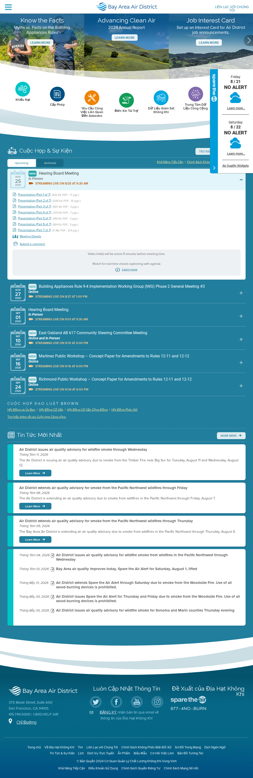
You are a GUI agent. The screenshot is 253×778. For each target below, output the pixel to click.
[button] (4, 40)
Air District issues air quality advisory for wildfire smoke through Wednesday (83, 449)
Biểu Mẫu (140, 753)
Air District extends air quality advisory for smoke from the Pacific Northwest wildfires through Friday (103, 488)
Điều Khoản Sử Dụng (103, 768)
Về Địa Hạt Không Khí (59, 747)
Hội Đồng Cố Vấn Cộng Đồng (87, 410)
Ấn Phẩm (124, 753)
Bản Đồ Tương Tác (190, 753)
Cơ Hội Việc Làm (162, 753)
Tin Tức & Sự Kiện (62, 753)
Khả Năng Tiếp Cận (170, 162)
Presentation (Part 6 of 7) (34, 224)
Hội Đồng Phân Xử (124, 410)
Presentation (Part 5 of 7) (34, 218)
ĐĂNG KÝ (108, 712)
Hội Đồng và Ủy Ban (21, 410)
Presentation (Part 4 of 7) (34, 212)
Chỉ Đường (27, 722)
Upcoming (21, 163)
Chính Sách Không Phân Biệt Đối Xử (146, 747)
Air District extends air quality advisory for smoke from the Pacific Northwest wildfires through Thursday (106, 521)
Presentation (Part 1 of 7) (34, 194)
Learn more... (236, 108)
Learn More (40, 42)
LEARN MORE (209, 42)
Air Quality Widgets (235, 165)
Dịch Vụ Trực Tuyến (100, 753)
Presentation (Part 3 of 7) (34, 206)
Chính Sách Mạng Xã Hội (181, 768)
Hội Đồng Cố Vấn (51, 410)
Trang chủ (34, 747)
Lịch (81, 753)
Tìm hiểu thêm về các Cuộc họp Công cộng (36, 417)
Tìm (80, 747)
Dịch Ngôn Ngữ (215, 747)
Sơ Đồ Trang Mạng (188, 747)
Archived (50, 163)
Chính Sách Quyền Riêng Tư (140, 768)
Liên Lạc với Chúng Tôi (232, 9)
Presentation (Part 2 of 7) (34, 200)
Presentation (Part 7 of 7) (34, 230)
